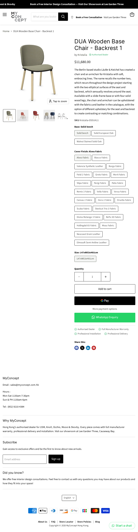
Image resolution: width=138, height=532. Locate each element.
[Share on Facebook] (76, 348)
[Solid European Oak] (104, 137)
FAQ (53, 521)
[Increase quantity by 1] (105, 276)
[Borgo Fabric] (115, 170)
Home (6, 31)
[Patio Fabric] (117, 187)
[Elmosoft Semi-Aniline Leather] (92, 246)
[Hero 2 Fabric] (105, 204)
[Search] (63, 17)
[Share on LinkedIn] (88, 348)
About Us (42, 521)
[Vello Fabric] (103, 196)
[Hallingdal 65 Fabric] (87, 229)
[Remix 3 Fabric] (84, 196)
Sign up (55, 459)
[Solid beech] (82, 137)
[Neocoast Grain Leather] (89, 238)
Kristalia (82, 55)
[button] (9, 115)
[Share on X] (82, 348)
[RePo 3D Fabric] (114, 221)
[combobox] (44, 17)
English (67, 497)
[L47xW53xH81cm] (85, 263)
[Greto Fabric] (102, 179)
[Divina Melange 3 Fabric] (89, 221)
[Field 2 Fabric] (83, 179)
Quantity (79, 269)
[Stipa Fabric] (83, 187)
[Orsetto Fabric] (124, 204)
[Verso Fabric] (121, 196)
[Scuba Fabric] (83, 213)
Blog (97, 521)
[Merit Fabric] (119, 179)
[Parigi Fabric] (100, 187)
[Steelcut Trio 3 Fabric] (106, 213)
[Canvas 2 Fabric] (85, 204)
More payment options (105, 309)
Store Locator (66, 521)
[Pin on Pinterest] (94, 348)
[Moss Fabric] (108, 229)
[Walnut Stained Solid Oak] (89, 145)
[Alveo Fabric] (83, 162)
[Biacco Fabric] (101, 162)
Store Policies (84, 521)
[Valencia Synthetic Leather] (90, 170)
